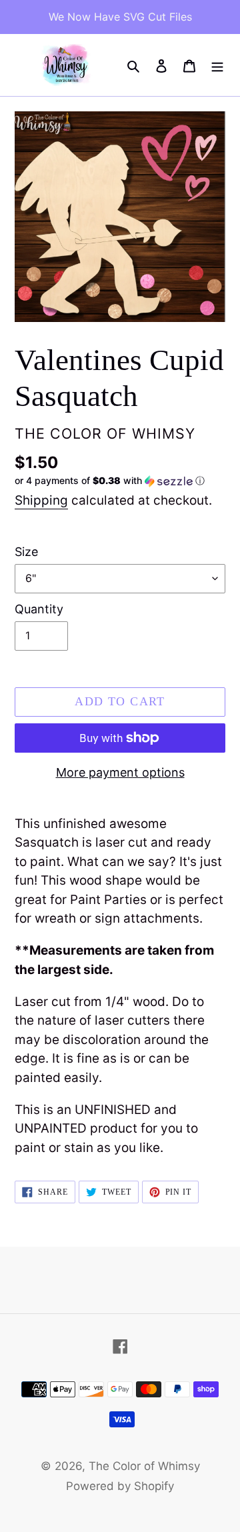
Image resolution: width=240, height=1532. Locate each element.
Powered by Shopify (120, 1486)
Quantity (39, 609)
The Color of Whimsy (144, 1466)
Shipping (41, 500)
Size (26, 552)
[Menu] (217, 65)
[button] (110, 481)
